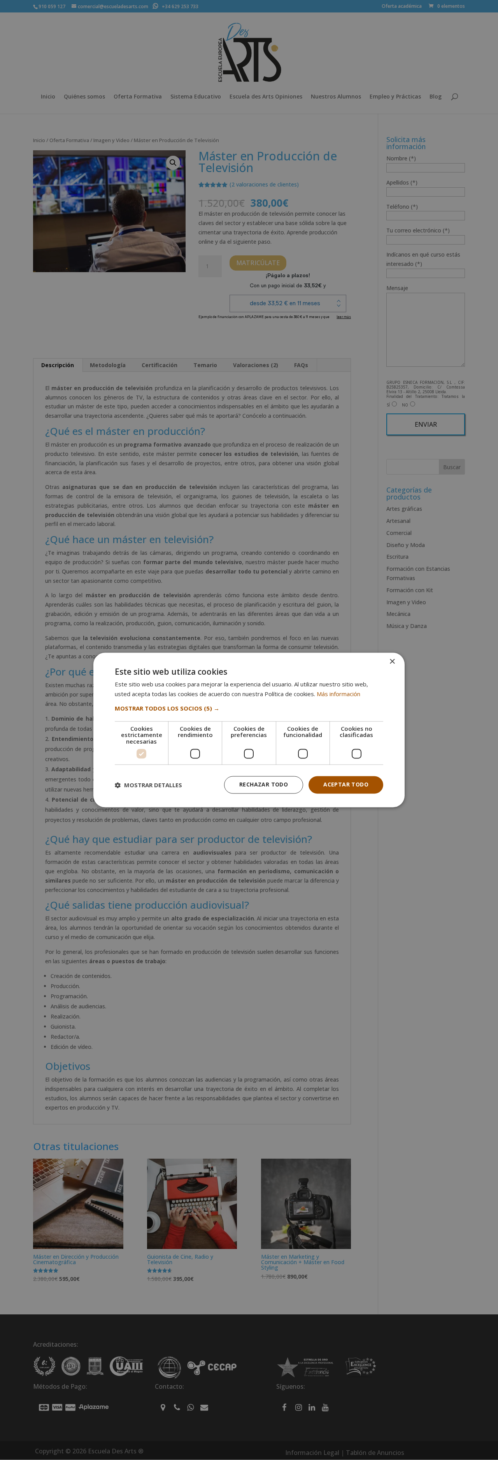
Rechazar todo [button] (263, 784)
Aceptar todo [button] (345, 784)
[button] (249, 708)
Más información (338, 694)
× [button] (392, 662)
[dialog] (249, 730)
